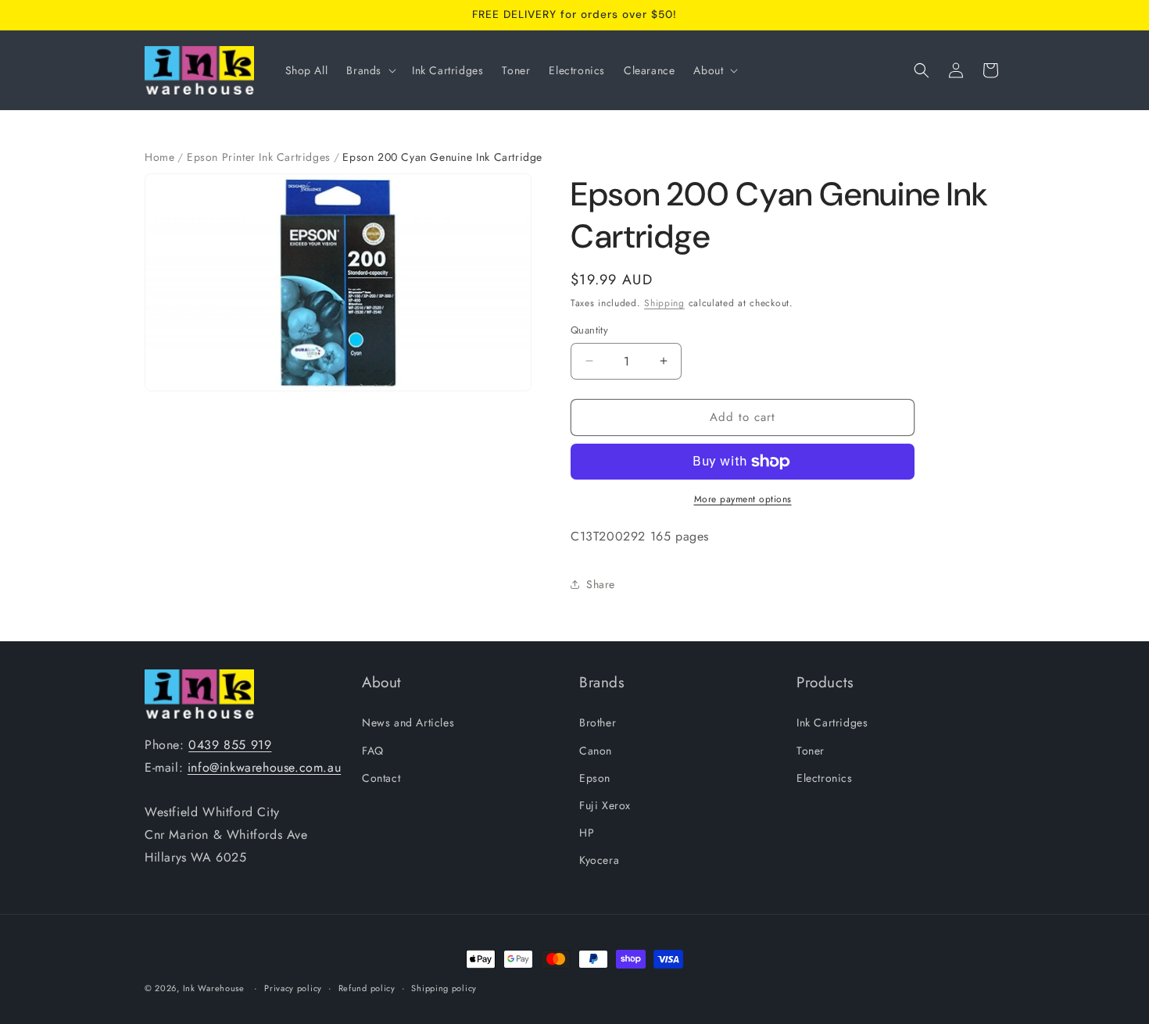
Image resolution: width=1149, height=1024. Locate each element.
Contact (381, 778)
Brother (597, 722)
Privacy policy (293, 987)
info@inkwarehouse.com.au (264, 767)
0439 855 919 (229, 745)
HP (586, 832)
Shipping (664, 303)
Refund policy (367, 987)
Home (159, 157)
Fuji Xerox (605, 805)
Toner (810, 750)
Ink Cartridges (832, 722)
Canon (595, 750)
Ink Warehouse (214, 988)
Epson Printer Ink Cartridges (259, 157)
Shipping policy (444, 987)
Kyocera (599, 860)
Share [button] (600, 584)
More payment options (743, 499)
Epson (594, 778)
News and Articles (408, 722)
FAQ (373, 750)
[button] (370, 70)
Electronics (824, 778)
